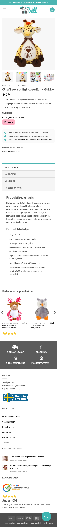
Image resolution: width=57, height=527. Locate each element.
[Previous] (7, 43)
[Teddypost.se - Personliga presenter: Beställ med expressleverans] (28, 10)
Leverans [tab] (10, 180)
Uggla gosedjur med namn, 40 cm (37, 326)
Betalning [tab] (10, 174)
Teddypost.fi (48, 523)
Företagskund (8, 432)
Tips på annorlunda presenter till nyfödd (27, 457)
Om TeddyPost (8, 437)
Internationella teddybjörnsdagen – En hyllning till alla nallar (31, 467)
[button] (4, 10)
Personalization (14, 152)
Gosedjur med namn (18, 85)
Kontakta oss (8, 427)
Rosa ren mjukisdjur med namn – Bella (9, 326)
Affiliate (5, 442)
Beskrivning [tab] (11, 167)
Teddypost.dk (35, 523)
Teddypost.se (9, 523)
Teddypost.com (22, 523)
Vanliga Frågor (8, 422)
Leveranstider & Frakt (11, 416)
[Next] (50, 43)
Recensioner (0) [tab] (13, 187)
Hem (4, 85)
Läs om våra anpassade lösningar (37, 140)
